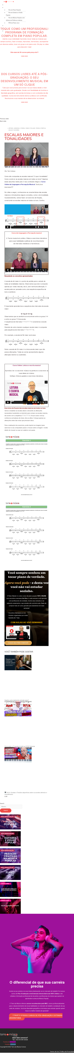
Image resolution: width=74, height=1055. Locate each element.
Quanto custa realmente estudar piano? (17, 700)
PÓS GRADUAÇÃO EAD (11, 7)
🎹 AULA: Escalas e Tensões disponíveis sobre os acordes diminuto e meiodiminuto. (26, 793)
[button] (30, 7)
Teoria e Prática (41, 128)
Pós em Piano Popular (14, 10)
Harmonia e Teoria (19, 128)
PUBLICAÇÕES (9, 25)
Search (2, 803)
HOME (6, 5)
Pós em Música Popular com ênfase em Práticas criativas (15, 19)
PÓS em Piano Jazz (13, 23)
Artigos (10, 128)
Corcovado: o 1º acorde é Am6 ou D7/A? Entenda (20, 746)
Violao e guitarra (13, 130)
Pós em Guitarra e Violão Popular (14, 14)
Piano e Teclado (30, 128)
